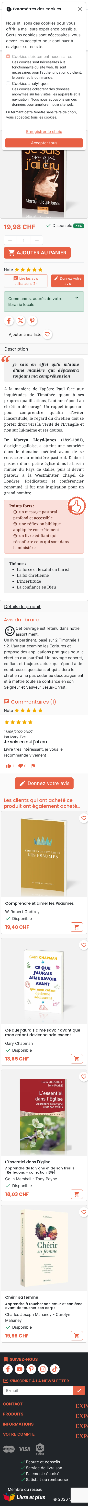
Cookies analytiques (30, 83)
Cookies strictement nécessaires (42, 56)
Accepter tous (44, 142)
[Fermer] (80, 9)
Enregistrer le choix (44, 131)
